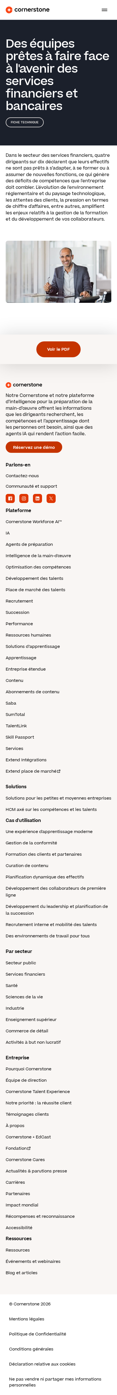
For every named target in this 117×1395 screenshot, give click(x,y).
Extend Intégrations (26, 760)
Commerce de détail (27, 1031)
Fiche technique (25, 122)
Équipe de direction (26, 1080)
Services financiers (25, 974)
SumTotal (15, 715)
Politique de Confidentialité (37, 1334)
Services (14, 749)
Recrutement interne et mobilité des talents (51, 925)
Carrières (15, 1182)
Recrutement (19, 601)
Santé (12, 986)
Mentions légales (26, 1319)
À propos (15, 1126)
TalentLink (16, 726)
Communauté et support (31, 486)
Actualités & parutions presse (36, 1171)
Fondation (16, 1148)
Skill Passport (20, 737)
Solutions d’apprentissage (33, 647)
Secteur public (21, 963)
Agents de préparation (29, 545)
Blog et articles (21, 1273)
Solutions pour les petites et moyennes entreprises (58, 798)
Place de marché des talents (35, 590)
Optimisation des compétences (38, 567)
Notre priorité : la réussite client (39, 1103)
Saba (11, 703)
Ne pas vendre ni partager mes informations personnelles (55, 1382)
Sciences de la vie (24, 997)
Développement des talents (34, 579)
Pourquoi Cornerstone (28, 1069)
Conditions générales (31, 1349)
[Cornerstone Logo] (27, 10)
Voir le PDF (58, 349)
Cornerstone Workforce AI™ (34, 522)
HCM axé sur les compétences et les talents (51, 810)
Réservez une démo (34, 448)
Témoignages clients (27, 1114)
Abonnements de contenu (32, 692)
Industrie (15, 1008)
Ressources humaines (28, 635)
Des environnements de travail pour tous (48, 936)
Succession (17, 613)
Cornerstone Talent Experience (38, 1092)
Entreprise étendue (26, 669)
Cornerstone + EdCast (28, 1137)
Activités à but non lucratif (33, 1042)
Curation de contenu (27, 866)
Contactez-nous (22, 476)
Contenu (14, 681)
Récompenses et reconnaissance (40, 1216)
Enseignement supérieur (31, 1020)
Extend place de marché (31, 771)
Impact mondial (22, 1205)
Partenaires (18, 1194)
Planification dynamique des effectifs (45, 877)
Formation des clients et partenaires (44, 854)
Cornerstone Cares (25, 1160)
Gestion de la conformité (31, 843)
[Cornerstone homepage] (58, 385)
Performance (19, 624)
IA (8, 533)
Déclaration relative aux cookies (42, 1364)
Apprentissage (21, 658)
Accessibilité (19, 1228)
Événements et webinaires (33, 1262)
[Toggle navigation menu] (102, 10)
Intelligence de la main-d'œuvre (38, 556)
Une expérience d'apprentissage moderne (49, 832)
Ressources (18, 1250)
